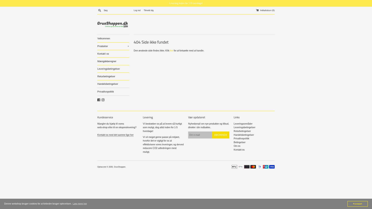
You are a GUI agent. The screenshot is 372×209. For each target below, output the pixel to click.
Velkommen (103, 38)
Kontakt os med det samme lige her (115, 135)
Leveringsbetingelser (108, 68)
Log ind (137, 10)
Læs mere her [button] (80, 203)
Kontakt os (103, 53)
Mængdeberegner (106, 61)
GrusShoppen (119, 167)
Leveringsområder (243, 123)
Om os (237, 146)
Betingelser (239, 142)
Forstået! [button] (357, 204)
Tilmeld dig (149, 10)
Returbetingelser (106, 76)
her (171, 50)
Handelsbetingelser (107, 84)
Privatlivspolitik (105, 91)
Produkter (113, 46)
